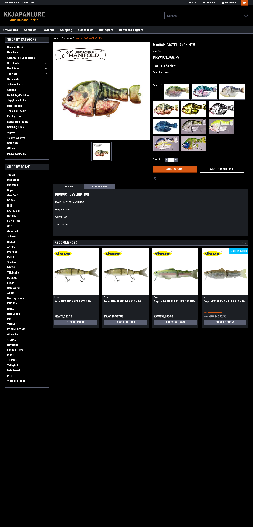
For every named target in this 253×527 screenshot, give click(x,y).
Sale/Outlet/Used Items (21, 57)
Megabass (13, 179)
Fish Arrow (13, 221)
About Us (30, 30)
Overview (68, 186)
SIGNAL (11, 339)
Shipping (66, 30)
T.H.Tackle (13, 272)
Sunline (11, 262)
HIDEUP (11, 241)
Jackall (11, 174)
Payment (48, 30)
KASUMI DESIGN (16, 329)
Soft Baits (13, 63)
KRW (191, 2)
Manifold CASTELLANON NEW (89, 38)
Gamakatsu (13, 288)
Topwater (12, 73)
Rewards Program (131, 30)
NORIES (11, 216)
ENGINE (11, 283)
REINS (10, 355)
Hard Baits (13, 68)
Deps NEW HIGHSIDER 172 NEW (72, 301)
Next (246, 242)
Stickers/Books (16, 137)
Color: (157, 85)
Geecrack (13, 231)
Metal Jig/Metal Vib (18, 95)
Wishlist (210, 2)
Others (11, 148)
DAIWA (11, 200)
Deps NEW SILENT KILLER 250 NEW (174, 301)
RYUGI (10, 257)
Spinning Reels (16, 127)
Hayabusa (12, 344)
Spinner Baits (15, 84)
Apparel (11, 132)
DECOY (11, 267)
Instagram (106, 30)
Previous (243, 242)
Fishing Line (14, 116)
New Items (13, 52)
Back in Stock (15, 47)
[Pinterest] (155, 178)
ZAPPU (11, 246)
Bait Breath (13, 370)
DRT (9, 375)
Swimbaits (13, 79)
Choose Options (76, 322)
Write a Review (165, 65)
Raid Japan (13, 313)
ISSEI (10, 205)
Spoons (11, 89)
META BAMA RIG (16, 153)
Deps (10, 190)
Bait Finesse (14, 105)
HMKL (10, 308)
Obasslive (13, 334)
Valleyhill (12, 365)
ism (9, 319)
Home (55, 38)
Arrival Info (10, 30)
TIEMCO (12, 360)
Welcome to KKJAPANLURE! (19, 2)
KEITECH (12, 303)
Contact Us (85, 30)
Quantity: (157, 159)
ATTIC (11, 293)
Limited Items (15, 350)
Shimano (12, 236)
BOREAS (12, 277)
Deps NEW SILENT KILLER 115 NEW (224, 301)
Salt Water (13, 143)
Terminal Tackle (16, 111)
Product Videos (99, 186)
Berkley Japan (15, 298)
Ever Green (13, 210)
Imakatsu (12, 185)
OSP (9, 226)
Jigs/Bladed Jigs (17, 100)
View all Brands (16, 380)
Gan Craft (13, 195)
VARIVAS (12, 324)
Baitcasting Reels (17, 121)
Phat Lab (12, 252)
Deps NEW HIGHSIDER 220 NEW (122, 301)
